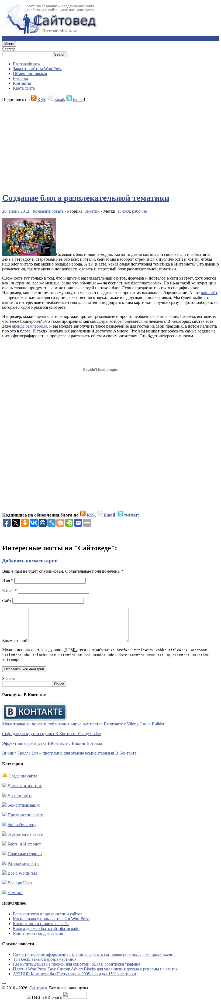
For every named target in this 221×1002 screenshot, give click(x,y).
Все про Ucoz (20, 883)
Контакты (22, 83)
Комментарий (14, 640)
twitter (78, 99)
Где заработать (26, 64)
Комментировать (48, 211)
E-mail (9, 590)
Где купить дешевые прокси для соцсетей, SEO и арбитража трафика (76, 964)
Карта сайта (24, 88)
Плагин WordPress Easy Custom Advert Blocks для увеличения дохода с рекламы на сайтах (95, 969)
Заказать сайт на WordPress (37, 68)
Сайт (6, 600)
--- (4, 983)
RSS (41, 99)
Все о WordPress (22, 873)
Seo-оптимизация (24, 805)
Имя (7, 580)
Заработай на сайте (25, 834)
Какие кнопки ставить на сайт (41, 923)
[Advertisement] (110, 144)
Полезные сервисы (25, 853)
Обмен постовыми (30, 73)
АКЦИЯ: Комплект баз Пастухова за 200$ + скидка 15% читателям (74, 974)
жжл (126, 211)
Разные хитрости (23, 863)
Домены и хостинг (25, 785)
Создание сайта (23, 776)
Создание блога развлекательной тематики (85, 198)
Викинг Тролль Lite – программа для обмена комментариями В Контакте (69, 753)
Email (59, 99)
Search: (8, 49)
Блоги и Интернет (24, 844)
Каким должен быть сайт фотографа (46, 928)
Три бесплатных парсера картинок (45, 959)
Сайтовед (38, 988)
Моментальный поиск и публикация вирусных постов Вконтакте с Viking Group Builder (83, 724)
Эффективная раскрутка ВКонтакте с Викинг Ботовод (52, 743)
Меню (9, 44)
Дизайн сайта (20, 795)
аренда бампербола (29, 326)
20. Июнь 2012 (15, 211)
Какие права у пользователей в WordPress (51, 918)
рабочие (139, 211)
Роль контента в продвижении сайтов (47, 914)
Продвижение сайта (26, 815)
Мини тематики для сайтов (38, 933)
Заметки (92, 211)
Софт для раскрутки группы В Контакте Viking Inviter (51, 733)
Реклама (20, 78)
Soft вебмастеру (22, 824)
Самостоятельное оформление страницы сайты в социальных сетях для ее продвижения (94, 954)
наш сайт (209, 292)
